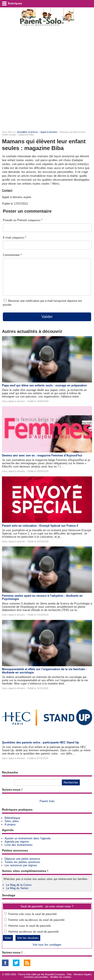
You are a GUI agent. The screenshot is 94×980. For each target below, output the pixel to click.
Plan (69, 974)
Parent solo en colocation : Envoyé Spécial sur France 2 (40, 525)
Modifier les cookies (60, 977)
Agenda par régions (17, 841)
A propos (10, 824)
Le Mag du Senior (17, 888)
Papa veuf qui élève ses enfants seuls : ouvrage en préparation (44, 385)
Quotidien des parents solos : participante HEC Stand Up (40, 742)
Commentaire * (12, 255)
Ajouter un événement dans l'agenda (27, 838)
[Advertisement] (47, 78)
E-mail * (14, 237)
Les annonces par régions (21, 865)
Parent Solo (47, 801)
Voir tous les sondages (47, 944)
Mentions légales (83, 974)
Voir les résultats (27, 938)
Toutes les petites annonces (22, 862)
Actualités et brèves (27, 132)
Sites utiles (12, 821)
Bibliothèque (12, 818)
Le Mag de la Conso (18, 885)
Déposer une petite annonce (22, 858)
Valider (47, 317)
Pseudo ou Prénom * (22, 220)
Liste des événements (19, 844)
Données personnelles (36, 977)
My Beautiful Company (53, 974)
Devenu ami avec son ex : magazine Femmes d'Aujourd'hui (42, 455)
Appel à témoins (48, 132)
